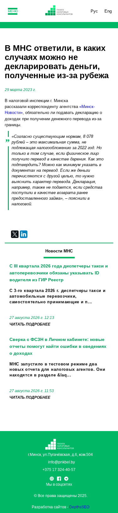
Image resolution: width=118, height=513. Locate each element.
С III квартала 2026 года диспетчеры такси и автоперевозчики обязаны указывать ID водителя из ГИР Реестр (58, 272)
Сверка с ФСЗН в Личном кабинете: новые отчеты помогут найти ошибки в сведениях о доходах (57, 346)
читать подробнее (29, 324)
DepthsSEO (79, 507)
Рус (94, 11)
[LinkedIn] (23, 234)
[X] (15, 234)
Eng (108, 11)
